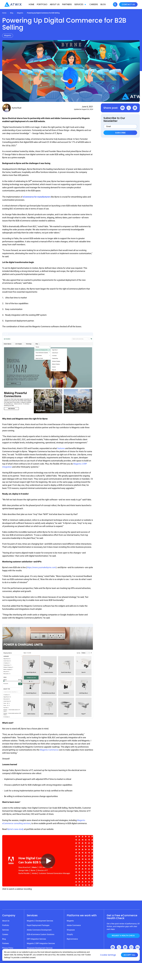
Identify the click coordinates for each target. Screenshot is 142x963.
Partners (67, 4)
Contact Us (128, 4)
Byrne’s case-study (15, 829)
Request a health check (123, 935)
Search (115, 4)
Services (78, 4)
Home (31, 4)
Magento (20, 13)
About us (55, 4)
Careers (93, 4)
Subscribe (120, 132)
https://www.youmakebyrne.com (41, 567)
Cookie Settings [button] (108, 955)
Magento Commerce (49, 750)
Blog (103, 4)
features (61, 448)
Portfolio (42, 4)
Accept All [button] (129, 954)
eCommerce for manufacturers (37, 197)
